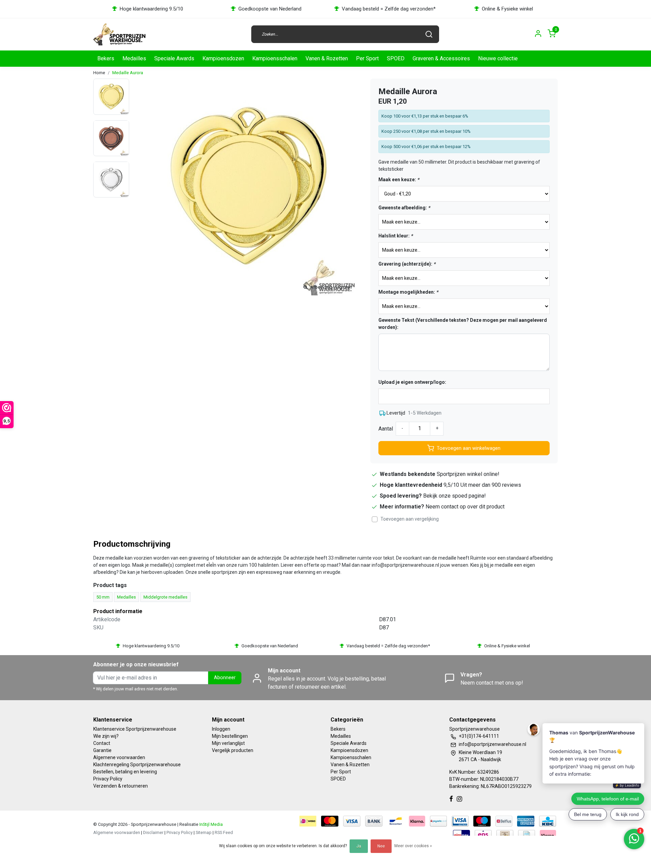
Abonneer (225, 678)
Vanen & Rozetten (326, 58)
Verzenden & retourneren (120, 786)
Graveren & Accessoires (441, 58)
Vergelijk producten (232, 750)
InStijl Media (210, 824)
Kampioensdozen (223, 58)
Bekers (105, 58)
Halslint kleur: (395, 235)
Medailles (134, 58)
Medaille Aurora (127, 72)
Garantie (102, 750)
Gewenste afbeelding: (404, 207)
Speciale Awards (174, 58)
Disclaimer (153, 832)
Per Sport (367, 58)
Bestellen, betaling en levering (125, 771)
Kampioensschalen (274, 58)
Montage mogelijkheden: (408, 292)
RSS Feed (224, 832)
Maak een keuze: (398, 179)
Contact (101, 743)
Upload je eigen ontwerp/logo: (412, 382)
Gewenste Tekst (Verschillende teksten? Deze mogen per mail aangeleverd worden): (462, 323)
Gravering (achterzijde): (406, 264)
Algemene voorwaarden (119, 757)
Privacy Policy (107, 778)
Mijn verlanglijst (228, 743)
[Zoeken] (429, 34)
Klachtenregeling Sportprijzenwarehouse (137, 764)
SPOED (396, 58)
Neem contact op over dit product (465, 506)
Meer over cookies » (413, 845)
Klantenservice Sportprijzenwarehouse (134, 729)
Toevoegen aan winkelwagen (468, 448)
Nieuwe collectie (498, 58)
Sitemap (204, 832)
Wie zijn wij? (106, 736)
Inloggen (221, 729)
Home (99, 72)
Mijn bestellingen (230, 736)
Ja (358, 846)
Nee (381, 846)
